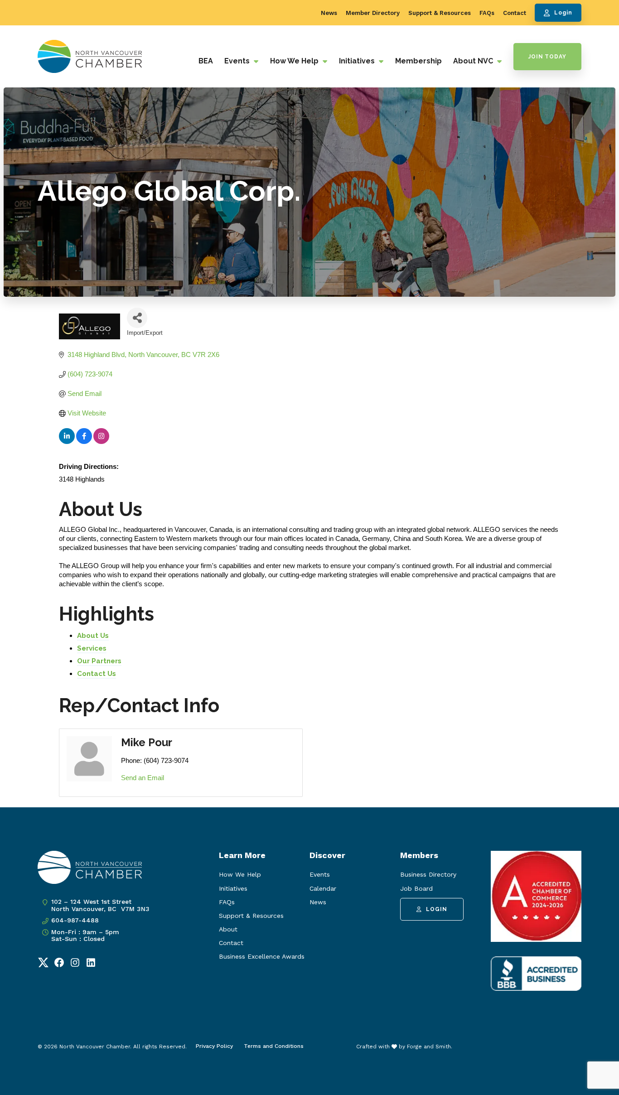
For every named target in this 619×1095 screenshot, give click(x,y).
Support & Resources (439, 13)
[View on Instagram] (101, 441)
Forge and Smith (429, 1046)
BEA (205, 61)
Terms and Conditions (274, 1046)
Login (563, 13)
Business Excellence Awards (262, 956)
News (329, 13)
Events (237, 61)
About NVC (474, 61)
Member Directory (373, 13)
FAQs (486, 13)
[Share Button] (137, 318)
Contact (514, 13)
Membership (418, 61)
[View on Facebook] (84, 441)
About (228, 929)
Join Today (547, 56)
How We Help (295, 61)
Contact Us (96, 674)
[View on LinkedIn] (67, 441)
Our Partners (99, 661)
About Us (93, 636)
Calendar (323, 888)
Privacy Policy (214, 1046)
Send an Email (142, 777)
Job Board (416, 888)
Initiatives (358, 61)
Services (91, 648)
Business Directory (428, 874)
